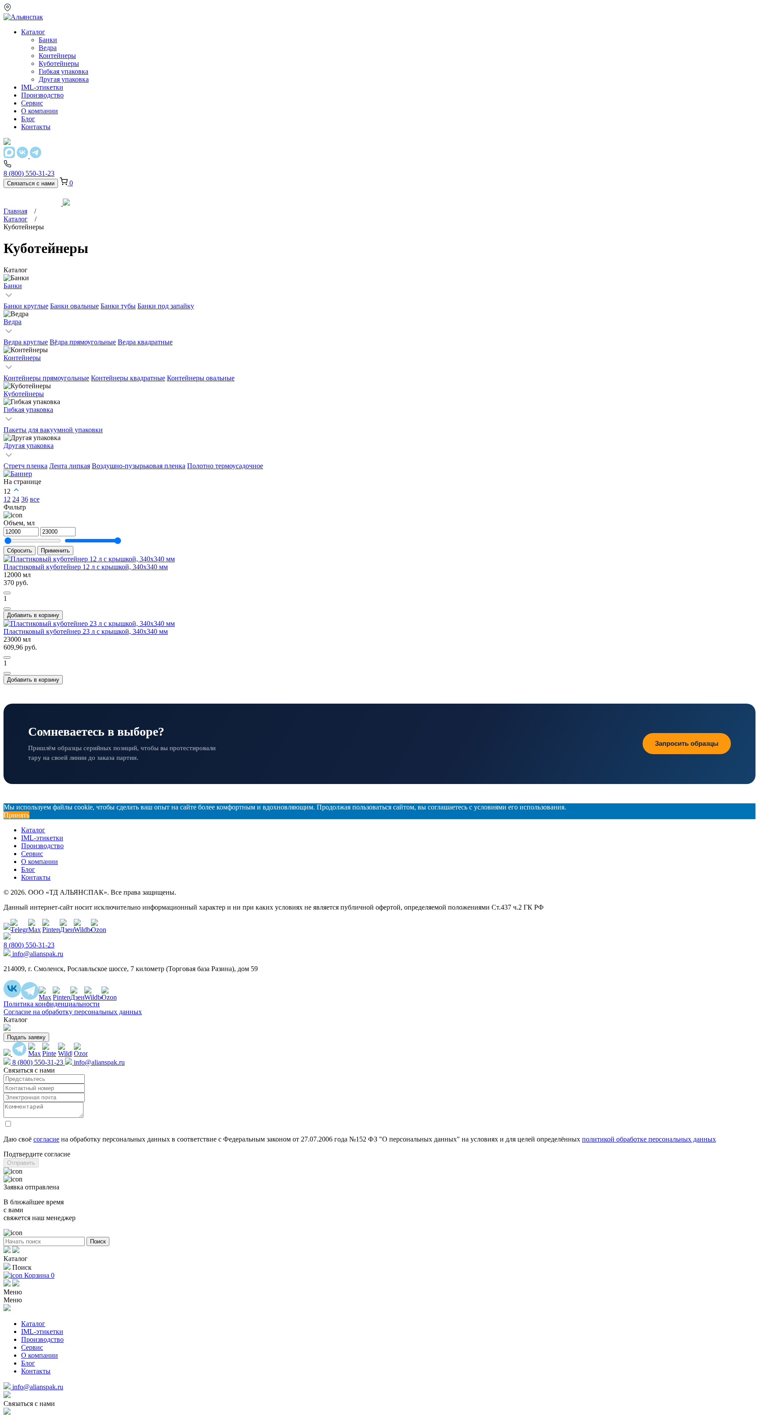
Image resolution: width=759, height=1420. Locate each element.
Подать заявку (26, 1037)
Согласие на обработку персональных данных (73, 1011)
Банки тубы (118, 306)
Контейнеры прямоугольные (46, 378)
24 (15, 499)
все (35, 499)
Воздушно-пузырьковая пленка (138, 466)
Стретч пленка (25, 466)
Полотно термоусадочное (225, 466)
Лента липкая (69, 466)
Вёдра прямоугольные (83, 342)
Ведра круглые (26, 342)
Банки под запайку (165, 306)
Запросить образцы (687, 743)
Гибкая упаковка (28, 409)
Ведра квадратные (145, 342)
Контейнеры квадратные (128, 378)
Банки (13, 285)
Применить (55, 550)
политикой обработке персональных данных (649, 1139)
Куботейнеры (24, 393)
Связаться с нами (30, 183)
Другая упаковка (29, 445)
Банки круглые (26, 306)
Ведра (13, 321)
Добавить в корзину (33, 615)
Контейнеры (22, 357)
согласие (46, 1139)
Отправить (21, 1163)
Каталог (16, 219)
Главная (15, 211)
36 (24, 499)
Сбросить (19, 550)
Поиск (98, 1241)
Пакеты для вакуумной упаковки (53, 430)
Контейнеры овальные (201, 378)
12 (7, 499)
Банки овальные (74, 306)
